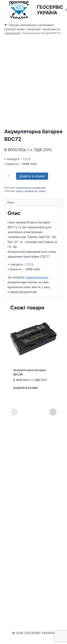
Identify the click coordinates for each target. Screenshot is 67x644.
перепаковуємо (36, 277)
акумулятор (31, 191)
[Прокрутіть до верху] (63, 631)
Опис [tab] (10, 202)
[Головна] (5, 24)
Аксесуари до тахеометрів (30, 187)
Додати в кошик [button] (25, 387)
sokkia (42, 191)
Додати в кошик (32, 176)
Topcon (19, 191)
